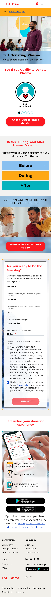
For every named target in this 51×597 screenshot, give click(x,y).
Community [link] (7, 545)
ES (31, 577)
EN (27, 577)
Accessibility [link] (7, 592)
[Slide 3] (25, 112)
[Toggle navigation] (42, 4)
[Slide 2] (22, 112)
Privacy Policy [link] (23, 588)
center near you (17, 11)
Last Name (12, 299)
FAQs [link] (4, 568)
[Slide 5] (32, 112)
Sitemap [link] (20, 592)
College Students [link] (10, 549)
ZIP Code (11, 334)
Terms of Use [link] (39, 588)
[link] (13, 4)
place (37, 4)
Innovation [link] (31, 549)
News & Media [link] (32, 552)
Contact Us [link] (7, 564)
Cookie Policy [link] (8, 588)
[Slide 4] (29, 112)
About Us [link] (30, 545)
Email (10, 312)
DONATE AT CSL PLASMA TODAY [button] (25, 246)
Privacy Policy (22, 385)
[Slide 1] (19, 112)
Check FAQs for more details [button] (25, 121)
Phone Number (14, 323)
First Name (12, 286)
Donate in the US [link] (10, 552)
